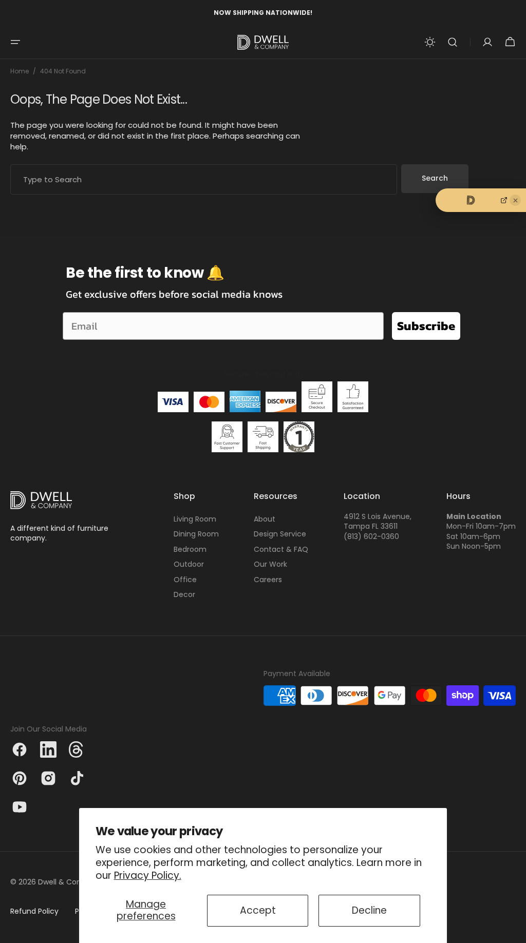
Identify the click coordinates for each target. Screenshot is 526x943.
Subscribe (426, 326)
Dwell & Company (70, 882)
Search (435, 178)
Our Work (270, 564)
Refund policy (34, 911)
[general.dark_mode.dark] (430, 42)
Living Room (195, 519)
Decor (184, 594)
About (264, 519)
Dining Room (196, 534)
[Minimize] (515, 200)
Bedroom (190, 549)
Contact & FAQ (281, 549)
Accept (258, 910)
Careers (268, 579)
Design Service (280, 534)
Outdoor (189, 564)
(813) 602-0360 (371, 537)
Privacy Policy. (147, 875)
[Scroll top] (513, 930)
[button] (15, 42)
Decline (369, 910)
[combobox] (203, 179)
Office (185, 579)
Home (19, 71)
